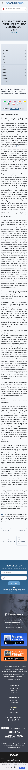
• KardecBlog (14, 693)
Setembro (5, 72)
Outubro (4, 75)
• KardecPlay (14, 690)
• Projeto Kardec (14, 700)
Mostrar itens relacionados (21, 539)
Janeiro (4, 47)
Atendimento (14, 710)
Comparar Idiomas (14, 108)
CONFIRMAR (14, 583)
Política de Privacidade (11, 767)
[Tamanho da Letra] (21, 109)
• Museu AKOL (14, 702)
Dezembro (5, 82)
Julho (3, 66)
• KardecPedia (14, 688)
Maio (3, 59)
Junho (4, 63)
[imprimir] (24, 109)
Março (4, 53)
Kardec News (14, 712)
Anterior (6, 530)
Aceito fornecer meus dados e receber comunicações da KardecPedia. (14, 590)
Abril (3, 56)
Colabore (14, 707)
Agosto (4, 69)
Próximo (21, 530)
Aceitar (22, 767)
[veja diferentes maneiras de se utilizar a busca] (3, 9)
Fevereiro (5, 50)
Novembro (5, 78)
